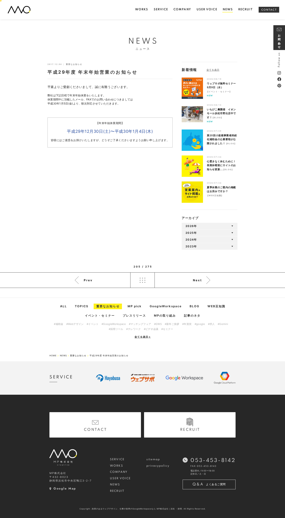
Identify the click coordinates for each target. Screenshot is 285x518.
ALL (63, 306)
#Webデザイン (75, 323)
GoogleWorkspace (166, 306)
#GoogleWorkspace (114, 323)
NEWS (115, 484)
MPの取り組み (165, 315)
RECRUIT (117, 491)
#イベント (93, 323)
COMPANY (119, 472)
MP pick (135, 306)
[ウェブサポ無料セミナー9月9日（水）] (192, 88)
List (142, 280)
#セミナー (167, 329)
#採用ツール (116, 329)
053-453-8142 (213, 460)
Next (197, 280)
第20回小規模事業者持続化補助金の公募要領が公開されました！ (222, 139)
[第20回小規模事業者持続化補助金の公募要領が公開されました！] (192, 140)
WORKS (116, 465)
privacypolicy (157, 465)
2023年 (191, 246)
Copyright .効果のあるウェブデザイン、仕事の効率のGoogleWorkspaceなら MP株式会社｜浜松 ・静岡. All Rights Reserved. (142, 509)
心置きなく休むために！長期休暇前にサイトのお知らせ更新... (221, 165)
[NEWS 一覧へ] (217, 70)
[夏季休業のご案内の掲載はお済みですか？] (192, 192)
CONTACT (269, 10)
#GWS (158, 323)
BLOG (217, 117)
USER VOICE (120, 478)
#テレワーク (133, 329)
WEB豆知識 (215, 195)
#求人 (211, 323)
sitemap (153, 459)
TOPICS (81, 306)
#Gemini (223, 323)
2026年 (191, 226)
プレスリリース (134, 315)
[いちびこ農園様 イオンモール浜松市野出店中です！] (192, 114)
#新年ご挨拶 (172, 323)
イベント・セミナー (219, 91)
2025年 (191, 232)
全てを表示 (143, 336)
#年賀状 (187, 323)
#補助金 (58, 323)
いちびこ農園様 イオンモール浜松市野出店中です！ (221, 113)
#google (200, 323)
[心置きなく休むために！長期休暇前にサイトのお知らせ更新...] (192, 166)
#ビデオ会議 (151, 329)
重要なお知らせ (108, 306)
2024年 (191, 239)
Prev (88, 280)
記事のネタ (192, 315)
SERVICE (117, 459)
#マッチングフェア (140, 323)
